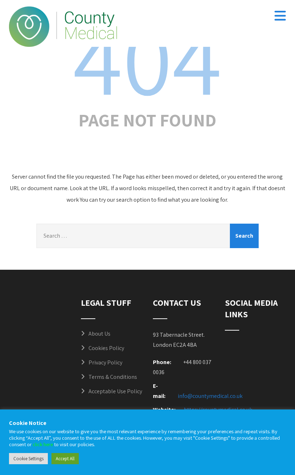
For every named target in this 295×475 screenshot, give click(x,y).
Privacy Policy (105, 362)
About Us (99, 333)
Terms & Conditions (112, 377)
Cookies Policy (106, 348)
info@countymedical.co (207, 396)
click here (43, 444)
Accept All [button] (65, 459)
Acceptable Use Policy (115, 391)
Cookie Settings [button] (28, 459)
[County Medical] (63, 26)
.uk (239, 396)
